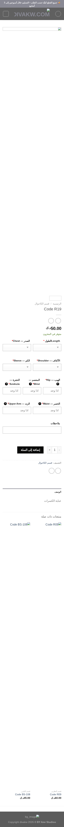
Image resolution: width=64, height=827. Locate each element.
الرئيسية (57, 303)
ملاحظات (55, 423)
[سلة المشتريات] (6, 14)
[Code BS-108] (16, 655)
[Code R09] (47, 655)
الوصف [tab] (57, 492)
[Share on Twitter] (58, 471)
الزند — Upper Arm (17, 403)
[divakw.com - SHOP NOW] (32, 14)
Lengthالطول (51, 340)
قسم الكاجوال (42, 303)
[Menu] (58, 14)
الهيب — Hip (53, 381)
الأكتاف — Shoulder (48, 360)
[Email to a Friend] (52, 471)
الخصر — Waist (49, 403)
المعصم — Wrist (34, 381)
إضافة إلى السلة (30, 449)
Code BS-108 (22, 794)
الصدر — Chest (21, 340)
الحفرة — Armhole (13, 381)
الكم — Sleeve (21, 360)
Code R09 (55, 794)
